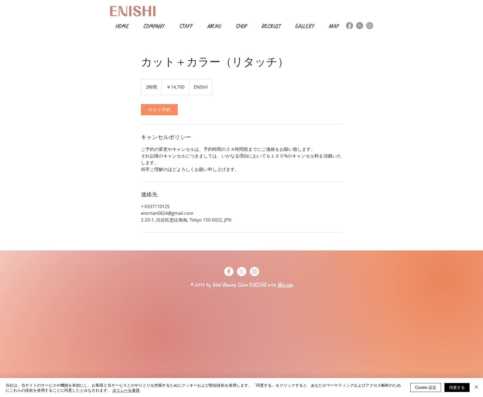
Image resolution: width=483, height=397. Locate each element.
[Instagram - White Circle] (254, 271)
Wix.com (285, 284)
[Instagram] (369, 25)
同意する (457, 387)
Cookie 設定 (425, 387)
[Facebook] (349, 25)
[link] (159, 109)
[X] (359, 25)
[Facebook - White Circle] (228, 271)
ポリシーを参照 (126, 390)
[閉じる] (476, 387)
